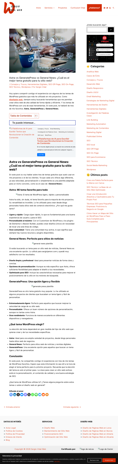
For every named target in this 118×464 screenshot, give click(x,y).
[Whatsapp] (32, 394)
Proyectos (62, 8)
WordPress (48, 135)
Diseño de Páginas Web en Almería (98, 434)
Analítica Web (93, 72)
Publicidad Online (94, 136)
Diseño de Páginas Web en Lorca (97, 428)
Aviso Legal (11, 428)
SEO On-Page (68, 84)
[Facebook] (11, 394)
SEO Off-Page (54, 84)
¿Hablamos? (94, 8)
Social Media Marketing (97, 165)
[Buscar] (111, 29)
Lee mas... (57, 461)
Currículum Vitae (78, 8)
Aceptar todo (109, 460)
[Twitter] (107, 8)
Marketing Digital (94, 132)
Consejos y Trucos (18, 84)
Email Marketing (55, 128)
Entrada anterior (12, 407)
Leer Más (41, 154)
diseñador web (16, 99)
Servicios (48, 8)
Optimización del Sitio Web (56, 437)
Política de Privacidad (15, 434)
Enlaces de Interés (14, 437)
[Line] (36, 394)
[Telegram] (39, 394)
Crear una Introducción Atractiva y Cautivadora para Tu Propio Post (100, 197)
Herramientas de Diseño (97, 105)
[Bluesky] (21, 394)
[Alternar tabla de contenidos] (35, 115)
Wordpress (26, 87)
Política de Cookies (14, 431)
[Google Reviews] (110, 8)
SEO (88, 140)
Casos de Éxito (93, 76)
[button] (53, 7)
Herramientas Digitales (37, 84)
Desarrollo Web (93, 84)
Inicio (38, 8)
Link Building (92, 120)
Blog (8, 440)
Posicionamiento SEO (53, 434)
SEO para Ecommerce (96, 157)
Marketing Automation (96, 124)
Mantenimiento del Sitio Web (56, 431)
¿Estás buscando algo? (97, 25)
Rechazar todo (94, 460)
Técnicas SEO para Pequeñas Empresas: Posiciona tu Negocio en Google (99, 206)
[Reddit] (43, 394)
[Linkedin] (104, 8)
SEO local (40, 135)
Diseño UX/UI (92, 92)
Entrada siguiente (72, 407)
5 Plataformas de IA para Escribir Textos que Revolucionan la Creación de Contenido (55, 141)
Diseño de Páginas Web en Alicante (98, 437)
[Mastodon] (25, 394)
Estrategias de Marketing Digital (100, 101)
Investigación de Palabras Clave (47, 132)
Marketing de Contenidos (66, 132)
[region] (59, 458)
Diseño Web (49, 428)
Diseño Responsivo (95, 88)
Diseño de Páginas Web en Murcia (97, 431)
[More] (47, 394)
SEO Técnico (14, 87)
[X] (29, 394)
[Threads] (18, 394)
